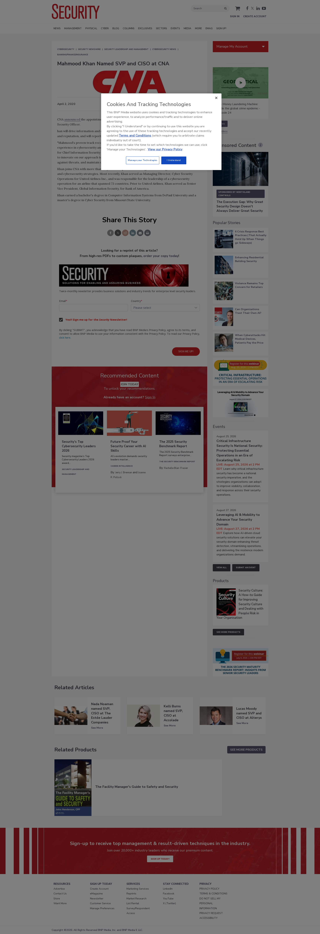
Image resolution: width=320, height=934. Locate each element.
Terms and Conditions (135, 135)
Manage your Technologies (142, 160)
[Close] (216, 98)
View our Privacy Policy (165, 149)
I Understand (174, 160)
